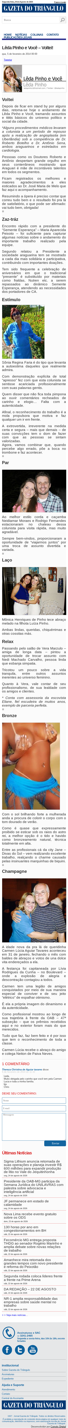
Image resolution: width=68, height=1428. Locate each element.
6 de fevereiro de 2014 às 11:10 (18, 1072)
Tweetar (8, 59)
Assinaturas (8, 1374)
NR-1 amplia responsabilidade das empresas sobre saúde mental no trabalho (31, 1303)
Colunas (36, 34)
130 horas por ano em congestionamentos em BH (25, 1230)
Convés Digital (58, 1426)
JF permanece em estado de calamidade (26, 1204)
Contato (53, 34)
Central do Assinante (13, 1398)
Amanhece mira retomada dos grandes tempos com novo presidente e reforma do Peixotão (33, 1265)
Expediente (8, 1378)
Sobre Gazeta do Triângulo (16, 1370)
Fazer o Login (60, 2)
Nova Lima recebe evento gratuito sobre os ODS (30, 1217)
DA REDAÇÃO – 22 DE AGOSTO (30, 1290)
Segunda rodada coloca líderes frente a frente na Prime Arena (33, 1279)
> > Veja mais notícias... (15, 1315)
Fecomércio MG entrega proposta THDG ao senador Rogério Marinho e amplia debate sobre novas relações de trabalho (33, 1246)
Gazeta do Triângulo (34, 9)
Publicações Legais (18, 37)
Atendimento (8, 1389)
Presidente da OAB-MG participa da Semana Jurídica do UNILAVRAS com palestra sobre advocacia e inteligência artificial (33, 1188)
